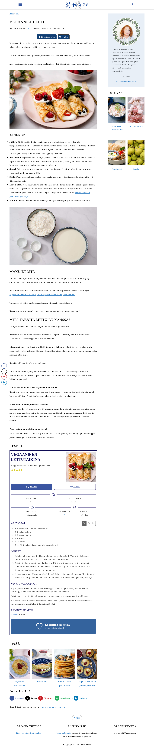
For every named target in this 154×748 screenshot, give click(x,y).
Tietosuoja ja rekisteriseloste (29, 732)
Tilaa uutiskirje (64, 732)
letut (17, 13)
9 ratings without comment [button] (52, 707)
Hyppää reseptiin (48, 37)
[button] (12, 469)
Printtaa (64, 37)
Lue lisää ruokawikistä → (126, 81)
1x (84, 523)
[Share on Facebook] (4, 366)
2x (89, 523)
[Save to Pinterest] (4, 376)
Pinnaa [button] (76, 486)
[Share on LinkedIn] (4, 382)
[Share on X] (4, 371)
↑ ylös (77, 717)
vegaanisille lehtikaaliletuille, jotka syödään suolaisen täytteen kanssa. (42, 294)
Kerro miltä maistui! (54, 627)
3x (93, 523)
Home (12, 13)
